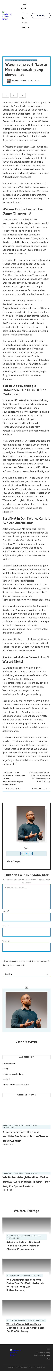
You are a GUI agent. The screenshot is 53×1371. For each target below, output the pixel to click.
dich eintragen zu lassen (31, 154)
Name (5, 911)
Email (5, 926)
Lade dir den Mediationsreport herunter (23, 737)
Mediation (9, 60)
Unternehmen (9, 1063)
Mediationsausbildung (23, 60)
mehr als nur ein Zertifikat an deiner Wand (24, 187)
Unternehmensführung (28, 588)
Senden (8, 974)
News (35, 60)
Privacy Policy (40, 1367)
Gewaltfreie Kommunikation (16, 1084)
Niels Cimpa (21, 81)
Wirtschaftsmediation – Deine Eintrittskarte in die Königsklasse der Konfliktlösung (25, 1328)
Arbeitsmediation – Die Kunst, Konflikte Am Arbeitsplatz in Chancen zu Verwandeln (25, 1136)
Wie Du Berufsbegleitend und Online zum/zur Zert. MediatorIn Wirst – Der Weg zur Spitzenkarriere (26, 1182)
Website (5, 941)
